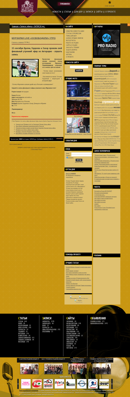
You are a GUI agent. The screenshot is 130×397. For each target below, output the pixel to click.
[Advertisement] (78, 225)
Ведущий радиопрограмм (101, 193)
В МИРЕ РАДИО (22, 335)
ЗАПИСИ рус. (32, 139)
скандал (112, 81)
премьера (104, 93)
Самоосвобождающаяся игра (73, 289)
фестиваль (97, 110)
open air (96, 143)
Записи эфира (26, 26)
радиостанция (105, 105)
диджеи (117, 91)
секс (108, 128)
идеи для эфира (105, 130)
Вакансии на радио (96, 323)
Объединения (70, 331)
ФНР (118, 71)
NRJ (108, 93)
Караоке (116, 124)
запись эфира (26, 121)
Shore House (110, 145)
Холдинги (69, 344)
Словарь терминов (24, 339)
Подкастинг (70, 329)
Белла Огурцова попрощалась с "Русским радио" (106, 161)
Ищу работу (97, 206)
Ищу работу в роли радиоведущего (103, 198)
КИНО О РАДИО (22, 327)
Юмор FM (96, 102)
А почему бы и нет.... (99, 195)
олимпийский (112, 132)
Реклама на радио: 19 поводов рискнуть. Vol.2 (77, 278)
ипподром (113, 143)
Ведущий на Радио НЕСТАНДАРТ (103, 191)
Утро (95, 96)
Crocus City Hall (108, 115)
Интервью (21, 341)
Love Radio (110, 112)
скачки (110, 141)
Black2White (113, 93)
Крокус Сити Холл (108, 137)
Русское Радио (108, 83)
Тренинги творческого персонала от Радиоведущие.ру (101, 360)
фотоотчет (97, 134)
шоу (115, 81)
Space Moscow (110, 120)
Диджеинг (69, 321)
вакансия (111, 96)
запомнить (70, 158)
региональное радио (99, 88)
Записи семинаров (24, 337)
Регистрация (35, 149)
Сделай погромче (70, 287)
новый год (106, 81)
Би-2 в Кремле (78, 116)
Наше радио (98, 98)
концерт (116, 136)
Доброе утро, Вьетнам (71, 283)
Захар (60, 121)
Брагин (45, 121)
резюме (96, 204)
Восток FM (117, 115)
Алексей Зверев (99, 71)
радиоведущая (103, 126)
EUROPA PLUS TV (113, 139)
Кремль (96, 126)
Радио (97, 90)
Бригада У (97, 105)
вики (100, 115)
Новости (99, 108)
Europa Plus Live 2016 (100, 145)
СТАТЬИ (20, 321)
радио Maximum (111, 126)
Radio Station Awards (105, 134)
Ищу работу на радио (100, 200)
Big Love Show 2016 (103, 139)
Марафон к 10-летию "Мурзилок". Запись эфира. (28, 132)
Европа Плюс (107, 98)
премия (103, 91)
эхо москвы (110, 124)
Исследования (71, 325)
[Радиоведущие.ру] (27, 9)
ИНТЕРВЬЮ (21, 333)
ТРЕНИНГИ (21, 331)
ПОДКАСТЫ (21, 329)
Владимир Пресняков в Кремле (78, 98)
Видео (102, 122)
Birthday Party (103, 141)
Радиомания (109, 91)
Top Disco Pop (103, 124)
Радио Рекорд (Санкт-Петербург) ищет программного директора (104, 208)
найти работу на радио (111, 88)
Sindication (70, 341)
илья (101, 102)
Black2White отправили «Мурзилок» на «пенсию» (28, 133)
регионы (116, 96)
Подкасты (45, 327)
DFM (113, 91)
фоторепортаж (99, 136)
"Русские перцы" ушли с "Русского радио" (104, 155)
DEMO (44, 325)
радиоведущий (100, 78)
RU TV (96, 139)
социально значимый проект (110, 117)
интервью (101, 86)
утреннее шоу (110, 101)
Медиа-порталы (71, 323)
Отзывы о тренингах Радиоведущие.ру (77, 360)
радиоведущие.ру (99, 74)
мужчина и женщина (100, 128)
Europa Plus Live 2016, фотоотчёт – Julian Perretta (78, 134)
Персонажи (70, 327)
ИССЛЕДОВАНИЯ (23, 325)
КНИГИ (20, 323)
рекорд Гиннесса (108, 76)
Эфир (106, 96)
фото (96, 119)
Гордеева (49, 121)
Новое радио (98, 117)
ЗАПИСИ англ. (46, 323)
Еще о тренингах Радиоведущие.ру (53, 359)
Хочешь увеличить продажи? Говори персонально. (79, 285)
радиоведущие (99, 81)
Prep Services (70, 339)
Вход (40, 149)
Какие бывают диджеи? (72, 271)
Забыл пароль (77, 162)
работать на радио (107, 108)
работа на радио (111, 79)
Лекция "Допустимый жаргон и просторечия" (106, 164)
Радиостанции (71, 333)
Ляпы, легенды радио (49, 329)
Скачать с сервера (17, 42)
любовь (112, 128)
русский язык (102, 120)
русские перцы (98, 76)
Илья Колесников (106, 110)
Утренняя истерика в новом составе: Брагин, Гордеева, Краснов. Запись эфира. (36, 128)
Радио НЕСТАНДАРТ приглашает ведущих (105, 196)
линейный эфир (108, 86)
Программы (46, 331)
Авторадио (55, 121)
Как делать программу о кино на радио (76, 273)
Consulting (70, 337)
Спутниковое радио (73, 335)
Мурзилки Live (18, 121)
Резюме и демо (95, 321)
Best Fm (105, 112)
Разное (68, 346)
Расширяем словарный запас (101, 162)
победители (104, 132)
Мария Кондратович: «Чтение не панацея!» (105, 177)
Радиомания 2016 (104, 143)
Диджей (113, 70)
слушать (41, 121)
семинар (106, 71)
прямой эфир (116, 98)
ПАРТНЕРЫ (69, 348)
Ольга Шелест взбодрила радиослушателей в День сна (30, 126)
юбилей (118, 93)
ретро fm (100, 112)
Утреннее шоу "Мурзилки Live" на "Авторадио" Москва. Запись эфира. (33, 124)
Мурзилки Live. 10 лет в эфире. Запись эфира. (27, 130)
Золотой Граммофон (109, 122)
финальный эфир (34, 121)
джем (111, 105)
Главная (15, 26)
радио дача (100, 96)
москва (117, 107)
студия (106, 74)
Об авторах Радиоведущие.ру (29, 359)
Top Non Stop (116, 141)
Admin (45, 139)
